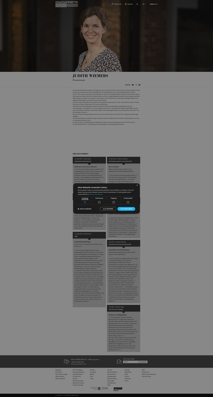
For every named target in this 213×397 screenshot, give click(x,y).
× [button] (137, 185)
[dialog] (106, 198)
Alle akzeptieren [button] (126, 209)
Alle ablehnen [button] (108, 209)
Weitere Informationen (96, 194)
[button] (84, 209)
